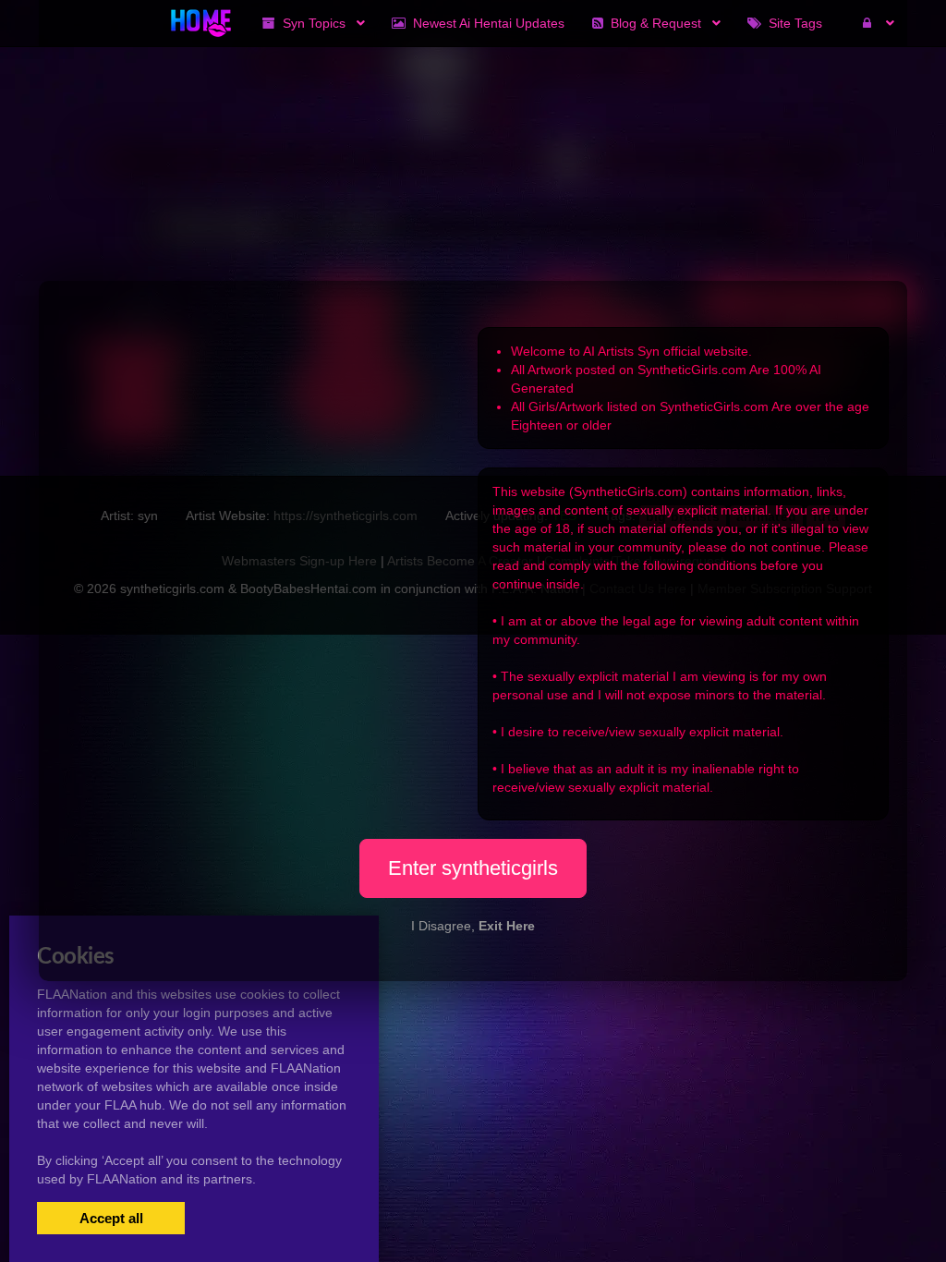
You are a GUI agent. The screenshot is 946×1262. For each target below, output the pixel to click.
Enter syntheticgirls (473, 868)
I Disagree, (473, 925)
